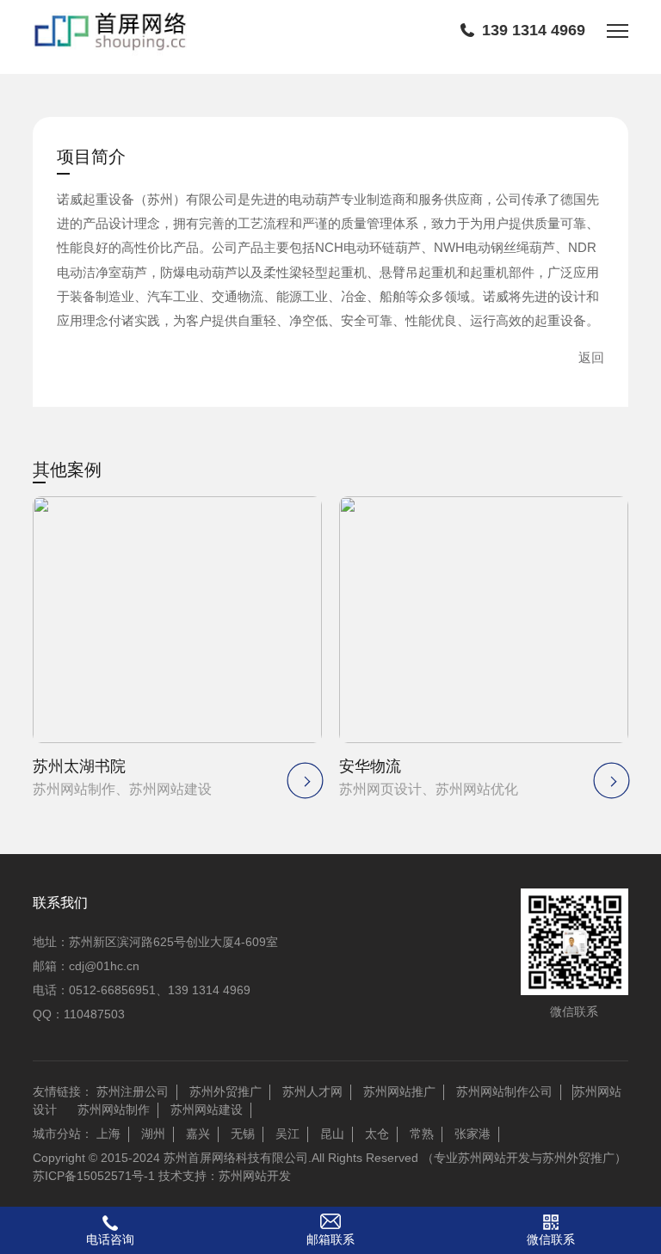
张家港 (472, 1133)
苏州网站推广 (399, 1091)
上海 (108, 1133)
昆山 (332, 1133)
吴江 (287, 1133)
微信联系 (551, 1239)
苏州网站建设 (206, 1109)
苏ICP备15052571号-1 (94, 1176)
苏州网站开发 (255, 1176)
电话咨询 (110, 1239)
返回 (591, 357)
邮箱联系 (330, 1239)
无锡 (243, 1133)
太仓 (377, 1133)
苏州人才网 (312, 1091)
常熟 (422, 1133)
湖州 (153, 1133)
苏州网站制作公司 (504, 1091)
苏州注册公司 (132, 1091)
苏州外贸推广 (225, 1091)
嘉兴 (198, 1133)
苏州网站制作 (113, 1109)
